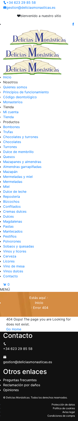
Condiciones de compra (61, 415)
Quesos (9, 157)
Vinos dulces (13, 271)
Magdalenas (12, 221)
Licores (9, 261)
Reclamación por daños (21, 385)
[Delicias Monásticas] (39, 37)
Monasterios (12, 102)
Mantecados (12, 231)
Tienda (8, 117)
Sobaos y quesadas (18, 246)
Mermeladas (12, 182)
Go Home (13, 329)
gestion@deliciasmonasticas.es (30, 7)
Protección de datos (63, 404)
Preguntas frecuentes (20, 380)
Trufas (8, 132)
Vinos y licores (14, 251)
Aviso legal (68, 412)
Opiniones (11, 390)
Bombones (11, 127)
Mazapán (10, 172)
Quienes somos (15, 87)
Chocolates (12, 142)
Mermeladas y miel (18, 177)
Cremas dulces (14, 211)
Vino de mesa (14, 266)
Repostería (11, 196)
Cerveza (9, 256)
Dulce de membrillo (18, 152)
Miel (6, 186)
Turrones (10, 147)
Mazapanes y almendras (22, 162)
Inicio (7, 77)
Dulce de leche (14, 191)
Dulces (8, 216)
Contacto (10, 276)
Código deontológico (20, 97)
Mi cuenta (11, 112)
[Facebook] (73, 24)
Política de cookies (64, 408)
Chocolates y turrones (20, 137)
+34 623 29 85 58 (21, 2)
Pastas (8, 226)
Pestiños (9, 236)
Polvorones (12, 241)
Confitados (12, 206)
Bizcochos (11, 201)
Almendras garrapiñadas (22, 167)
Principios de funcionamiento (26, 92)
